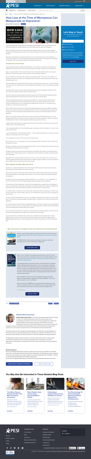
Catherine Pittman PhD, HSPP (53, 405)
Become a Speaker (10, 438)
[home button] (6, 10)
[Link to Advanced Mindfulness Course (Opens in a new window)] (11, 260)
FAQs (25, 435)
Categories (12, 10)
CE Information (27, 432)
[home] (12, 5)
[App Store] (72, 448)
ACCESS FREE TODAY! (32, 247)
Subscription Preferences (30, 442)
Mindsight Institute (47, 435)
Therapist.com (46, 442)
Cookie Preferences (81, 451)
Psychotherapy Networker (49, 440)
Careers (7, 441)
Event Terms (53, 451)
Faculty (7, 443)
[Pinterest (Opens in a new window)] (18, 448)
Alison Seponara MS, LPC (12, 406)
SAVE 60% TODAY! (32, 294)
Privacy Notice (76, 57)
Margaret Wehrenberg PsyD (12, 24)
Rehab (23, 1)
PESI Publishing (46, 437)
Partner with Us (46, 445)
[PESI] (13, 431)
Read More (9, 411)
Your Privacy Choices (67, 451)
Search (82, 10)
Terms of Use (48, 451)
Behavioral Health (10, 1)
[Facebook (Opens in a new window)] (7, 448)
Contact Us (67, 433)
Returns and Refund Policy (30, 440)
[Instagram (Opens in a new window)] (11, 448)
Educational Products (64, 5)
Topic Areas (31, 10)
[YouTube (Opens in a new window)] (22, 448)
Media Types (21, 10)
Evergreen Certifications (48, 432)
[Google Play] (81, 448)
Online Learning (50, 5)
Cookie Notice (74, 451)
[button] (23, 24)
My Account (27, 437)
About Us (8, 436)
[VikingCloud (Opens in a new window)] (10, 453)
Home (6, 14)
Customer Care (78, 5)
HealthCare (18, 1)
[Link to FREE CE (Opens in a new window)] (11, 239)
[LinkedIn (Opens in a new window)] (15, 448)
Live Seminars (37, 5)
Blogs (11, 14)
